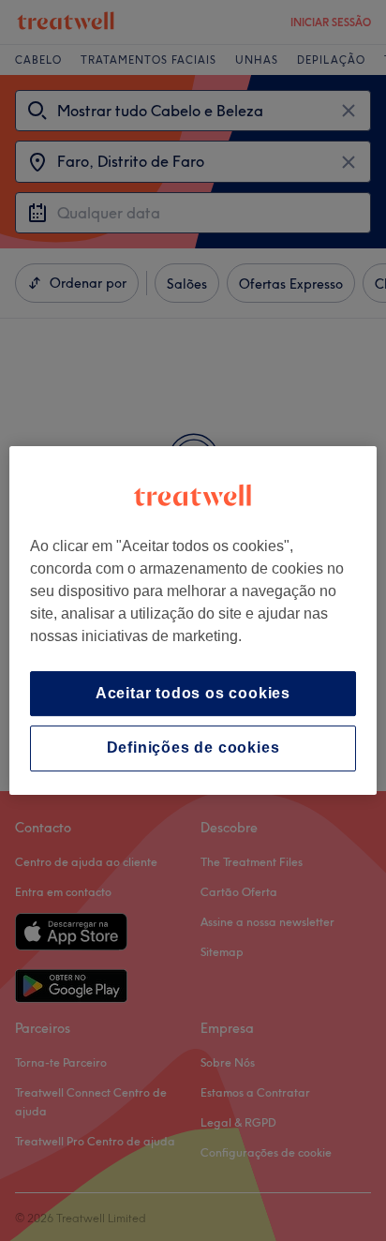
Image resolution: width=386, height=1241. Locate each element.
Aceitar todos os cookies (193, 693)
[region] (192, 620)
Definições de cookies (193, 748)
